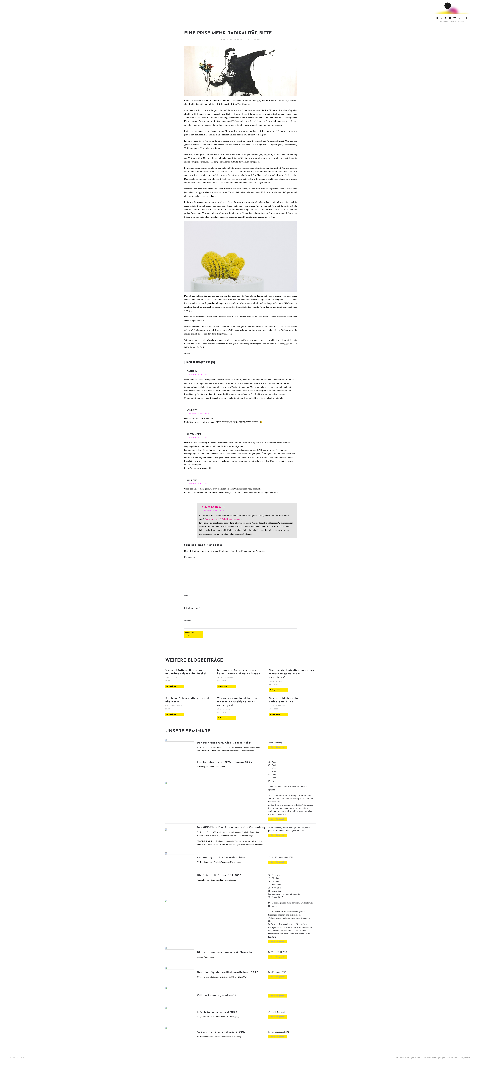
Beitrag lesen (171, 686)
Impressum (466, 1057)
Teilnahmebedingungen (434, 1057)
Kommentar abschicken (189, 634)
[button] (11, 12)
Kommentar (189, 557)
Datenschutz (452, 1057)
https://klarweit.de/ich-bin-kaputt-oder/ (223, 519)
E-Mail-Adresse (192, 608)
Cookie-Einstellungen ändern (408, 1057)
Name (187, 595)
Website (187, 620)
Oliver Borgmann (241, 39)
